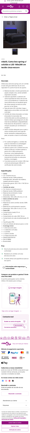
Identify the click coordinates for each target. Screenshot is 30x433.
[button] (15, 400)
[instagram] (6, 381)
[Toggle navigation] (3, 6)
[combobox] (15, 11)
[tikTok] (13, 381)
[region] (15, 420)
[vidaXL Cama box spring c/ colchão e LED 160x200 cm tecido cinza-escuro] (14, 34)
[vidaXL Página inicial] (10, 6)
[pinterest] (9, 381)
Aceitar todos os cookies (15, 422)
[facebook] (3, 381)
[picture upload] (15, 299)
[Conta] (19, 6)
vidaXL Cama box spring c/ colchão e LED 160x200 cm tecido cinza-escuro (13, 64)
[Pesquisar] (26, 11)
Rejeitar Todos (15, 426)
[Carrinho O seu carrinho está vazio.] (27, 6)
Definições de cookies (15, 430)
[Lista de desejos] (23, 6)
